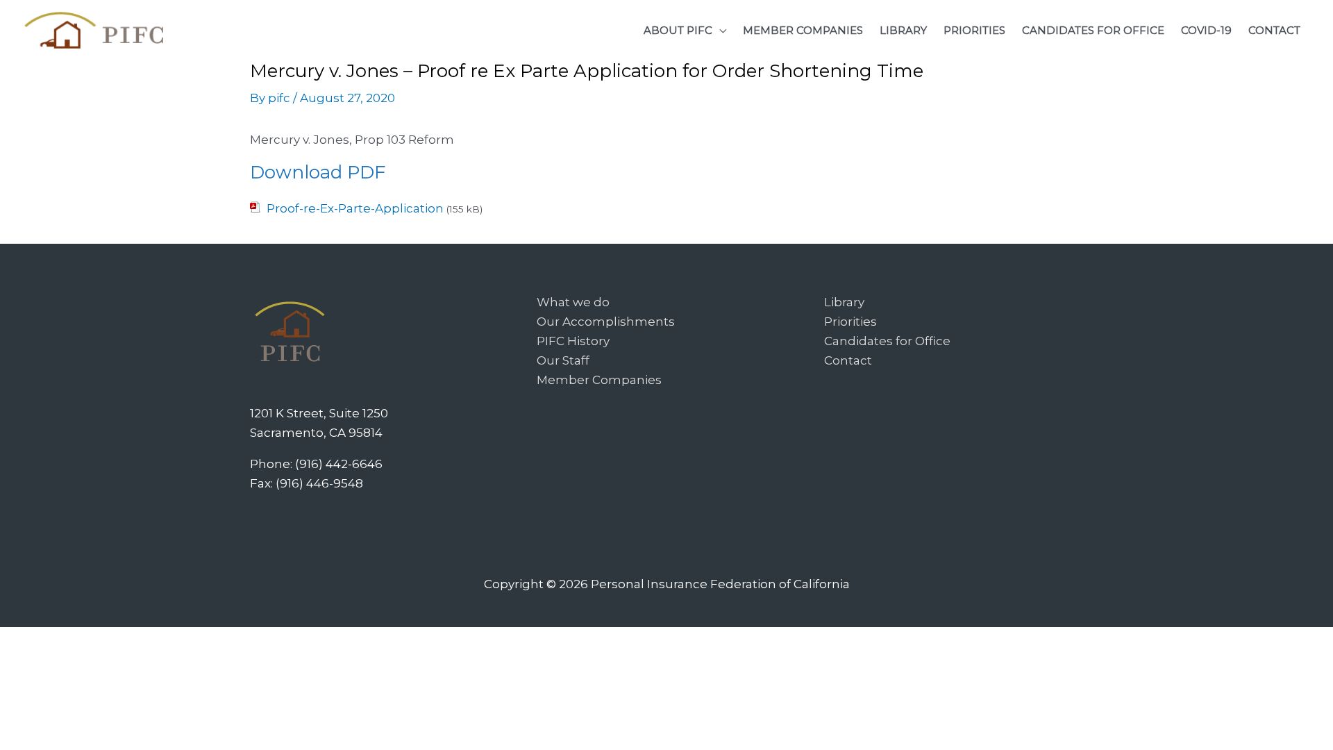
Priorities (850, 321)
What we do (573, 302)
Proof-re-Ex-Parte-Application (355, 208)
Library (844, 302)
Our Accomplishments (606, 321)
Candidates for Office (887, 341)
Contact (848, 360)
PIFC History (573, 341)
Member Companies (599, 380)
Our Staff (563, 360)
